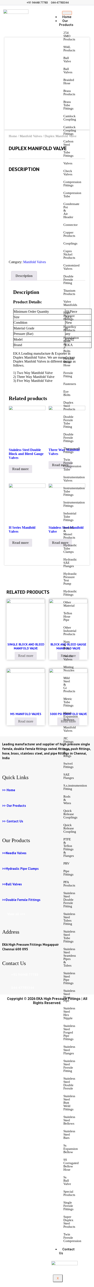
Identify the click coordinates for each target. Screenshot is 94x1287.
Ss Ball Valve (67, 1181)
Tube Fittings (68, 154)
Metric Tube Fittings (68, 702)
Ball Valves (67, 70)
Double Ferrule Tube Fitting (68, 421)
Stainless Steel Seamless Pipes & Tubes (69, 957)
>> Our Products (14, 805)
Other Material (69, 603)
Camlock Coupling (69, 117)
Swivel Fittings (68, 765)
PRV (66, 863)
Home (13, 136)
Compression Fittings (72, 183)
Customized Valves (71, 267)
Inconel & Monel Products (69, 532)
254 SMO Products (69, 36)
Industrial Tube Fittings (69, 517)
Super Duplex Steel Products (69, 1221)
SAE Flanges (68, 776)
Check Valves (67, 172)
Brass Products (69, 92)
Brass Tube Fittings (68, 105)
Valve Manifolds (70, 303)
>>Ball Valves (12, 884)
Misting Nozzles (68, 668)
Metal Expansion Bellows (70, 716)
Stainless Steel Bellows (69, 1120)
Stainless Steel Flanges (69, 1050)
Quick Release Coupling (69, 828)
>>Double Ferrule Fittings (21, 900)
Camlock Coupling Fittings (69, 130)
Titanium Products (69, 292)
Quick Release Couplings (70, 814)
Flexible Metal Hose (68, 362)
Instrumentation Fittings (74, 504)
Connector (70, 224)
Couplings (70, 243)
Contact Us (67, 1251)
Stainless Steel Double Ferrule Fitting (69, 899)
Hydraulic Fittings (70, 593)
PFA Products (69, 883)
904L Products (69, 48)
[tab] (24, 276)
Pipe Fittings (68, 872)
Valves (67, 163)
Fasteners (69, 384)
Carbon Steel (68, 143)
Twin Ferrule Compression (72, 1238)
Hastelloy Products (69, 328)
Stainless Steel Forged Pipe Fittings (69, 1032)
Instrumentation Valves (74, 478)
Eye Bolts (66, 393)
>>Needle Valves (14, 853)
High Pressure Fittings (69, 316)
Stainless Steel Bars (69, 1134)
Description (24, 276)
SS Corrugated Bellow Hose (71, 1164)
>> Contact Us (12, 821)
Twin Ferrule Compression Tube (72, 464)
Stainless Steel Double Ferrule (69, 1083)
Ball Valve (67, 59)
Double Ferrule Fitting (68, 280)
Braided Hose (68, 81)
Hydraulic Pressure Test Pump (70, 578)
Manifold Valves (69, 729)
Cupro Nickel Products (69, 254)
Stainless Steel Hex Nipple (69, 1013)
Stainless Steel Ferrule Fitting (69, 1066)
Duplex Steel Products (69, 406)
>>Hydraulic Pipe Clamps (20, 868)
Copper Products (69, 234)
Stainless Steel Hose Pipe (69, 995)
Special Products (69, 1193)
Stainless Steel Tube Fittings (69, 936)
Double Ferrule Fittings (68, 438)
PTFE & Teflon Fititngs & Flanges (68, 847)
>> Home (8, 790)
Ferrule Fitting (68, 374)
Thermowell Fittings (71, 450)
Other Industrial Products (69, 631)
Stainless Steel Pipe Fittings (69, 978)
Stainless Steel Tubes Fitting (69, 919)
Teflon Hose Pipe (67, 616)
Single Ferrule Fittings (68, 1206)
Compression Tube (72, 194)
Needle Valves (68, 657)
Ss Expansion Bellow (70, 1149)
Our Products (66, 23)
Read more (20, 469)
